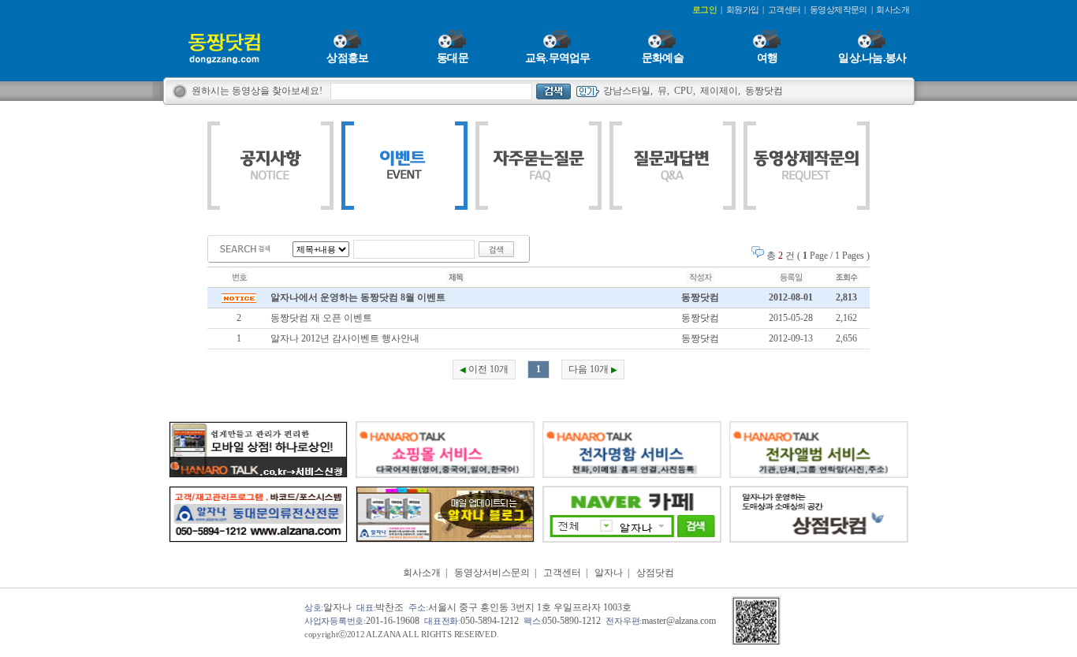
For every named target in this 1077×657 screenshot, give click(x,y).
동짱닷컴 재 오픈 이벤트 (321, 317)
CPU (683, 90)
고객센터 (562, 572)
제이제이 (719, 90)
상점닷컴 (655, 572)
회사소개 (422, 572)
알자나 (608, 572)
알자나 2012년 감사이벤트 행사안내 (344, 338)
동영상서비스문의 (492, 572)
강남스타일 (626, 90)
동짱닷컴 (764, 90)
